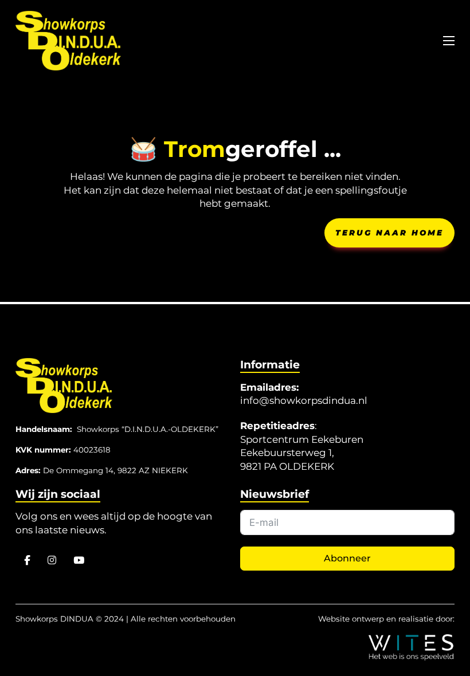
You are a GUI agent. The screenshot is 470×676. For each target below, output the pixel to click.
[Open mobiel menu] (449, 40)
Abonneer (347, 558)
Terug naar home (389, 232)
